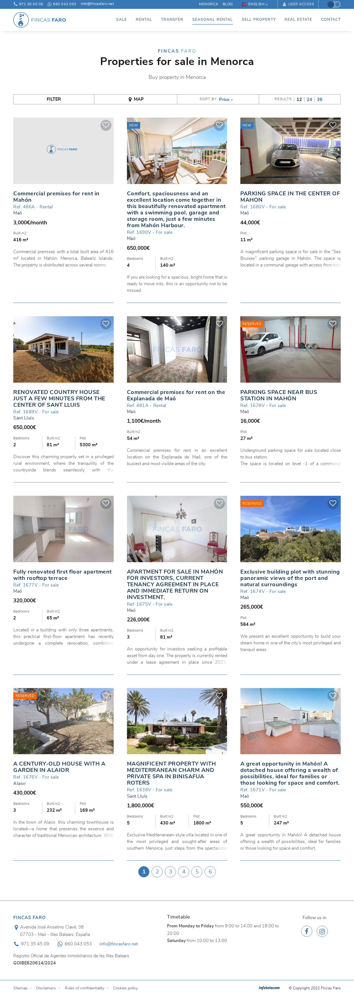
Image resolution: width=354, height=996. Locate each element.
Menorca (208, 4)
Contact (331, 20)
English (256, 4)
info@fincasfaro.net (97, 4)
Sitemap (20, 988)
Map (139, 99)
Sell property (259, 20)
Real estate (298, 20)
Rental (144, 20)
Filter (54, 99)
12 (299, 99)
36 (319, 99)
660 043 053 (64, 4)
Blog (228, 4)
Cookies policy (125, 988)
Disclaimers (46, 988)
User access (300, 4)
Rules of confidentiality (84, 988)
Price (224, 99)
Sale (121, 20)
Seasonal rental (212, 20)
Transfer (172, 20)
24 (309, 99)
